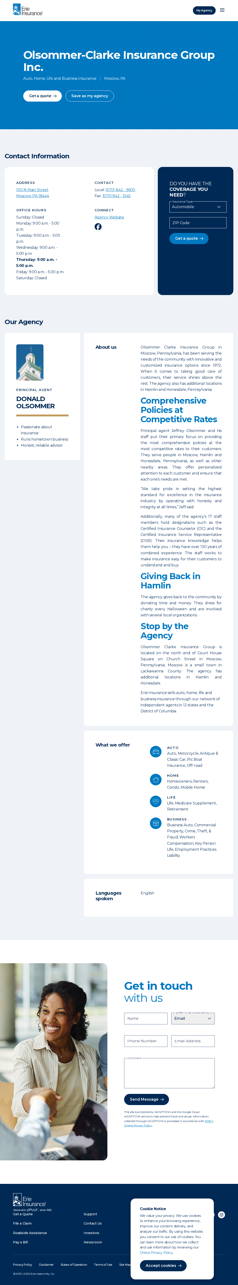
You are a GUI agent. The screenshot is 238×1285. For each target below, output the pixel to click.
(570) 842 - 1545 (116, 196)
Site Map (125, 1264)
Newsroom (93, 1242)
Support (90, 1214)
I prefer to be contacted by (192, 1012)
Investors (91, 1233)
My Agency (204, 10)
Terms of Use (103, 1264)
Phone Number (142, 1041)
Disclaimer (46, 1264)
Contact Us (93, 1223)
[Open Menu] (222, 10)
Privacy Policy (22, 1264)
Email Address (188, 1041)
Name (133, 1019)
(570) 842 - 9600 (120, 190)
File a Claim (22, 1223)
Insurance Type (182, 201)
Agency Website (109, 217)
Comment (134, 1058)
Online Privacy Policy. (157, 1253)
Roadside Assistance (30, 1233)
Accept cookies (161, 1265)
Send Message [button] (144, 1099)
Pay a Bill (20, 1242)
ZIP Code (181, 223)
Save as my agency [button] (89, 96)
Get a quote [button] (40, 96)
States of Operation (74, 1264)
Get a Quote (23, 1214)
